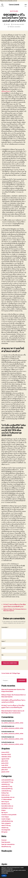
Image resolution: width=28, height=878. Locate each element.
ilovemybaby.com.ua (7, 797)
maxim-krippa (5, 819)
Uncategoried (5, 830)
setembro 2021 (6, 767)
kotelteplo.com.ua (7, 808)
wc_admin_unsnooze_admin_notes (12, 723)
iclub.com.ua (5, 795)
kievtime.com (5, 804)
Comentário (4, 627)
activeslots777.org (7, 782)
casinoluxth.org (6, 791)
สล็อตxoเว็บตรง (5, 91)
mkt (9, 24)
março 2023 (5, 752)
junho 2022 (4, 763)
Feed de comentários (8, 844)
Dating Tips (5, 793)
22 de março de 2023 (18, 24)
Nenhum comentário (15, 26)
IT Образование (6, 799)
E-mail (3, 648)
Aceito (4, 875)
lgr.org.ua (4, 812)
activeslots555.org (7, 780)
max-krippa (5, 817)
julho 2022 (4, 761)
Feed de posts (5, 842)
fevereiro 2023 (6, 754)
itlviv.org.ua (5, 801)
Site (2, 655)
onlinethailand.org (7, 821)
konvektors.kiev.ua (7, 806)
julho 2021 (4, 769)
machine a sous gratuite (8, 814)
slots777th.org (5, 825)
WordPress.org (6, 846)
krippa (3, 810)
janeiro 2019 (5, 772)
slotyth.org (14, 11)
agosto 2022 (5, 759)
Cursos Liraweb (14, 4)
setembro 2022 (6, 756)
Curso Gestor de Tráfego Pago (10, 673)
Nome (3, 641)
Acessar (4, 840)
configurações (4, 873)
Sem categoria (6, 823)
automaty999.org (6, 788)
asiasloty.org (5, 784)
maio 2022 (4, 765)
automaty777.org (6, 786)
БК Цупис (4, 832)
